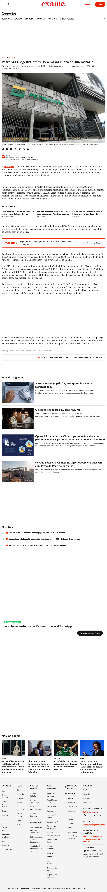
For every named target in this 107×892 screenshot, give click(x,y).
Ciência (20, 820)
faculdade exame (72, 787)
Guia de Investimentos (36, 808)
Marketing (21, 794)
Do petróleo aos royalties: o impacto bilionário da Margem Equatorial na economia (87, 214)
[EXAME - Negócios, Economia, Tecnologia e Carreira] (53, 4)
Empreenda (72, 832)
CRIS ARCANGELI (67, 19)
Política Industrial (51, 847)
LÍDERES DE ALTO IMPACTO (6, 804)
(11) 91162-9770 (94, 815)
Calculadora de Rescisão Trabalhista (36, 830)
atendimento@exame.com (94, 825)
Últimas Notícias (5, 796)
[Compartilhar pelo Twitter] (19, 149)
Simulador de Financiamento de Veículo (36, 848)
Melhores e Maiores (51, 862)
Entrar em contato (90, 812)
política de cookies (39, 888)
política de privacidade (56, 888)
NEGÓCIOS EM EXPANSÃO (12, 19)
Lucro (40, 350)
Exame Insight (4, 829)
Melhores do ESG (52, 869)
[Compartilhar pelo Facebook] (7, 149)
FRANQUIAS (40, 19)
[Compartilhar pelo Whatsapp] (3, 149)
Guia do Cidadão (33, 794)
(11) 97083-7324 (94, 851)
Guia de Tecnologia (34, 801)
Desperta (71, 811)
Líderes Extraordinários (53, 834)
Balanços (47, 350)
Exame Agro (19, 804)
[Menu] (3, 4)
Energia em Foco (53, 822)
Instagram (87, 798)
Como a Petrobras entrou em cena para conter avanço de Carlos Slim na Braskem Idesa (18, 214)
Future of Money (20, 814)
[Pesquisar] (8, 4)
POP (18, 824)
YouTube (86, 790)
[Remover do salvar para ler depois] (28, 149)
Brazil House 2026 (52, 801)
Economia (6, 819)
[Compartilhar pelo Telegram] (15, 149)
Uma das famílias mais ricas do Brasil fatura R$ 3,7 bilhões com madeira (38, 545)
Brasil (4, 811)
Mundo (19, 786)
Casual (19, 790)
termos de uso (25, 888)
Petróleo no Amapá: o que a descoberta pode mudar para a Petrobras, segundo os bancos (53, 214)
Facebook (87, 803)
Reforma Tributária (51, 794)
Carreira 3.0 (72, 807)
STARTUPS (29, 19)
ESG (3, 824)
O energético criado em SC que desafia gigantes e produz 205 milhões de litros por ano (44, 539)
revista (71, 793)
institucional (13, 888)
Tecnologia (21, 809)
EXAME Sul (51, 807)
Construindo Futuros (52, 816)
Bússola (50, 811)
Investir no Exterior (51, 827)
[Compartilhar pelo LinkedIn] (11, 149)
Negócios (9, 13)
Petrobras (9, 166)
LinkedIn (86, 794)
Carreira (5, 815)
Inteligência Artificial (6, 835)
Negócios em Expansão (52, 876)
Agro (70, 828)
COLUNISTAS (7, 850)
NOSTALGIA (52, 19)
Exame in (71, 803)
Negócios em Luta (52, 840)
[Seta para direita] (101, 18)
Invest (4, 841)
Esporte (20, 798)
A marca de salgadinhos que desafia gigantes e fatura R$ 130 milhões (37, 533)
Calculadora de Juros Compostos (36, 839)
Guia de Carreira (33, 814)
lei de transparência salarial (77, 888)
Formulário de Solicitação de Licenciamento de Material (93, 839)
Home (3, 58)
